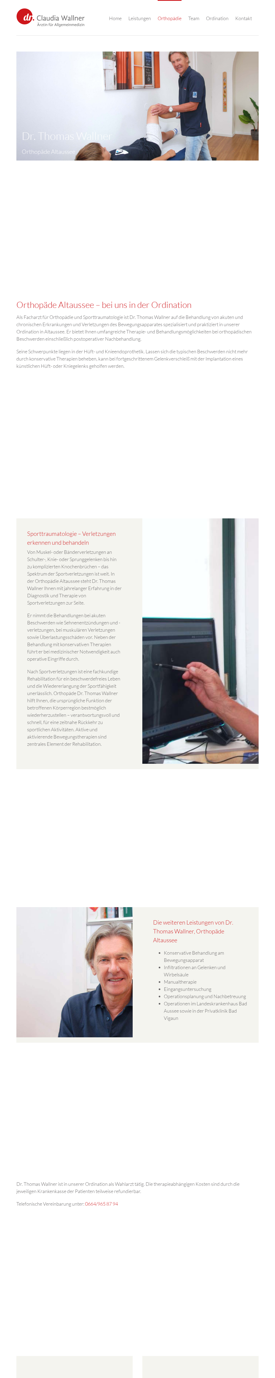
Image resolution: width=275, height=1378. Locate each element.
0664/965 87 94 (101, 1204)
